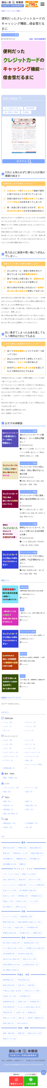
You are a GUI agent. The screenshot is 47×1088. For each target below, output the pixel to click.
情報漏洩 (36, 896)
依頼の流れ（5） (31, 805)
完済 (21, 985)
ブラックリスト (11, 874)
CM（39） (29, 827)
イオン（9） (7, 748)
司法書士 (26, 112)
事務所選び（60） (10, 823)
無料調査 (8, 980)
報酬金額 (21, 859)
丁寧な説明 (23, 980)
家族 (22, 880)
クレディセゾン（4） (11, 752)
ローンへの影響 (36, 885)
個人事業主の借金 (10, 970)
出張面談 (34, 1002)
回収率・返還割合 (35, 1018)
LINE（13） (29, 809)
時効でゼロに (34, 1033)
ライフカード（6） (32, 756)
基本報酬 (34, 859)
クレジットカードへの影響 (14, 885)
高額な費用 (35, 848)
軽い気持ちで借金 (11, 112)
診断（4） (29, 801)
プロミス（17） (31, 722)
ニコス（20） (8, 744)
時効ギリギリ (9, 1039)
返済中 (22, 1002)
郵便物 (31, 1012)
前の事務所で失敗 (28, 890)
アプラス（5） (8, 760)
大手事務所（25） (32, 823)
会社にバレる (9, 890)
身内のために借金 (11, 959)
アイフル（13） (31, 726)
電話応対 (7, 1012)
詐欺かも (21, 901)
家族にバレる (28, 874)
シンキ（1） (29, 730)
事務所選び (26, 917)
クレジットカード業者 (10, 35)
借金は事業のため (11, 964)
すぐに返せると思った (13, 108)
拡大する (22, 161)
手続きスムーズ (31, 991)
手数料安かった (20, 853)
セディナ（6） (30, 744)
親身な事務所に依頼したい (29, 922)
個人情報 (7, 907)
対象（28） (29, 760)
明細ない (8, 901)
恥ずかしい (8, 896)
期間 (21, 1033)
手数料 (22, 848)
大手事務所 (32, 927)
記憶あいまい (9, 996)
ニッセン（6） (30, 748)
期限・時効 (8, 1033)
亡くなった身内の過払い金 (29, 1007)
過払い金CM (9, 880)
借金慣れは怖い (31, 943)
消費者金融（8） (9, 768)
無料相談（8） (8, 809)
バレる (34, 901)
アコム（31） (8, 722)
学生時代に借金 (25, 954)
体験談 (37, 933)
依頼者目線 (8, 1002)
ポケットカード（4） (33, 752)
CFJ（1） (7, 730)
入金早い (19, 1012)
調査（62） (7, 801)
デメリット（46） (32, 788)
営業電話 (23, 896)
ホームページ (10, 917)
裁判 (21, 1018)
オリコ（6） (29, 740)
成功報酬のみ (9, 864)
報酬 (22, 864)
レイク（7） (7, 726)
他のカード (34, 880)
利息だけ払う (29, 959)
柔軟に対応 (8, 1023)
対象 (31, 985)
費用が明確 (37, 853)
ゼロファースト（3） (11, 756)
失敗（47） (29, 792)
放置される (20, 907)
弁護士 (19, 927)
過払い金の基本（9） (11, 814)
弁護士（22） (8, 827)
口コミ (7, 927)
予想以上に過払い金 (12, 991)
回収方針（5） (8, 805)
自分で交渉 (22, 1023)
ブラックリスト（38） (11, 788)
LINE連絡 (25, 996)
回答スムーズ (9, 1018)
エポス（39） (8, 740)
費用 (6, 853)
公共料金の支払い (30, 964)
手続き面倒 (8, 1007)
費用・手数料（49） (10, 778)
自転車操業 (30, 108)
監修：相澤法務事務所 (37, 39)
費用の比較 (8, 848)
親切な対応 (8, 985)
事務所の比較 (9, 933)
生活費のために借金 (35, 948)
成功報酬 (8, 859)
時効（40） (7, 792)
